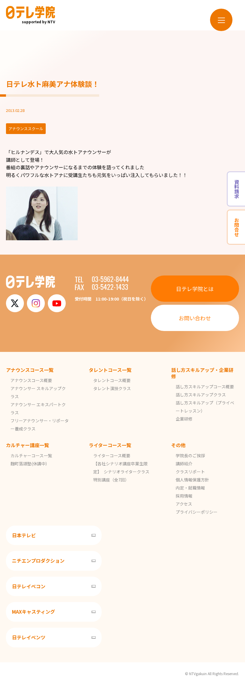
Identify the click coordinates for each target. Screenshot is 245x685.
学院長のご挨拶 (190, 455)
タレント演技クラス (112, 388)
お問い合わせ (195, 318)
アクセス (184, 504)
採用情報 (184, 496)
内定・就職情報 (190, 488)
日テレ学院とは (195, 289)
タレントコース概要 (112, 380)
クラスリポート (190, 472)
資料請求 (236, 188)
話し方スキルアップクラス (201, 395)
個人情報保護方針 (192, 480)
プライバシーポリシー (197, 512)
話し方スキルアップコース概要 (205, 387)
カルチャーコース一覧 (31, 455)
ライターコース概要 (111, 455)
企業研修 (184, 419)
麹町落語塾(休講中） (30, 464)
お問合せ (236, 227)
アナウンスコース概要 (31, 380)
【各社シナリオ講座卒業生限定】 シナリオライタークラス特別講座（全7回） (121, 472)
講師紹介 (184, 464)
